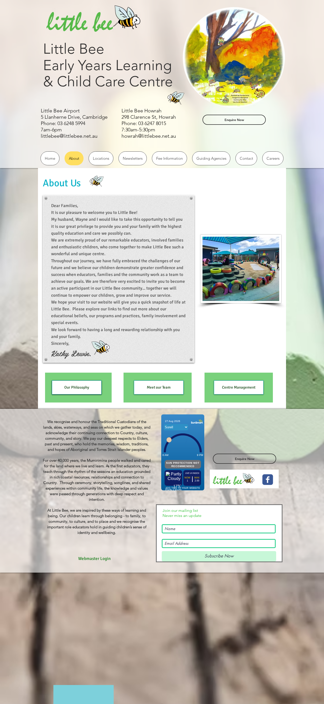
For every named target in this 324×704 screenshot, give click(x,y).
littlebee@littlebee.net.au (69, 136)
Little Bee (73, 48)
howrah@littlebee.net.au (149, 136)
